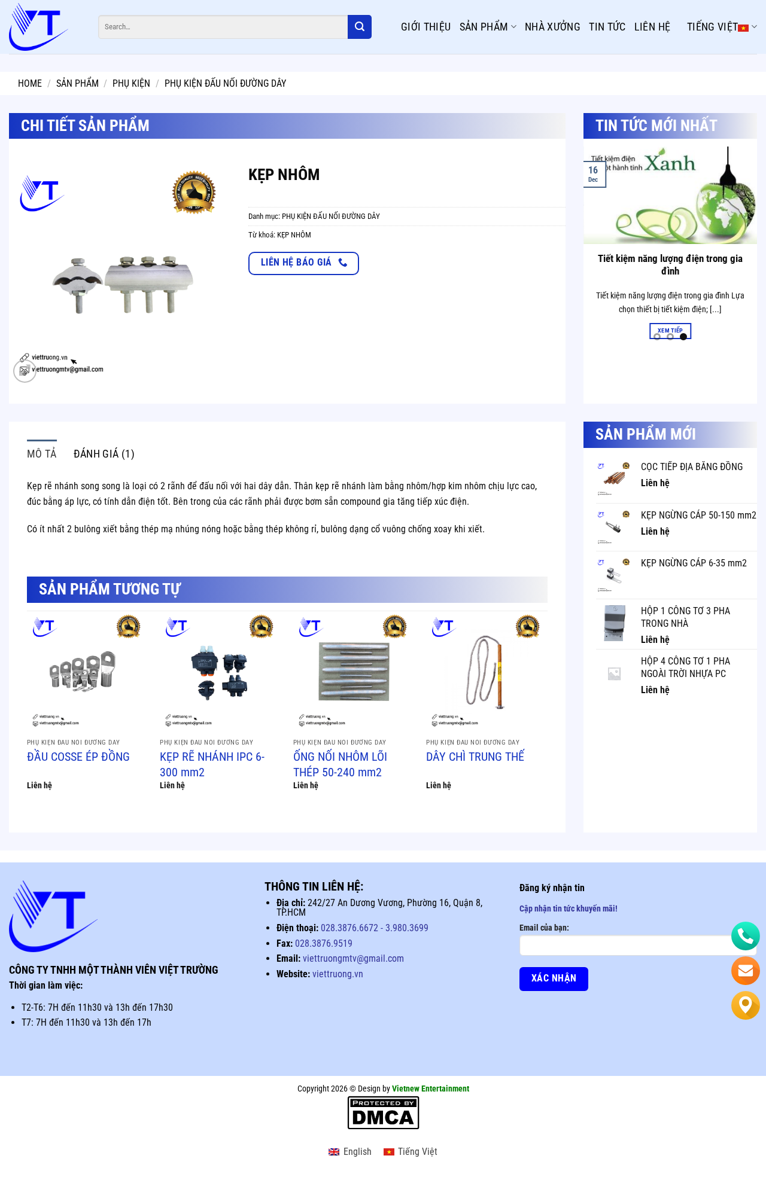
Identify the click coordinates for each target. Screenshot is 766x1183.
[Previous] (590, 247)
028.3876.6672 (349, 928)
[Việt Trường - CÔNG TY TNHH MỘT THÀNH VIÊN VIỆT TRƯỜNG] (44, 27)
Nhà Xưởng (552, 26)
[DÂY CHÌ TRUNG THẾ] (487, 672)
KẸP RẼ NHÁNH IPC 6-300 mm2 (212, 764)
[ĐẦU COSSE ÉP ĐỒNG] (87, 672)
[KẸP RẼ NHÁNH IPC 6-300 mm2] (220, 672)
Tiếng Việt (712, 26)
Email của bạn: (544, 928)
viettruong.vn (337, 974)
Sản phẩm (484, 26)
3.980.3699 (405, 928)
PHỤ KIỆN (131, 83)
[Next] (750, 247)
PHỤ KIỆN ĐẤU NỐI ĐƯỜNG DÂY (225, 83)
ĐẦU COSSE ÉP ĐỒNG (78, 756)
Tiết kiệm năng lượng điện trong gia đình (670, 265)
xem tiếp (670, 330)
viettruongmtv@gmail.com (353, 958)
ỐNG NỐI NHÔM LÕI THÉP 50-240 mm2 (340, 764)
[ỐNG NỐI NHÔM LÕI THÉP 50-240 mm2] (354, 672)
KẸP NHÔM (294, 234)
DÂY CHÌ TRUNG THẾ (475, 756)
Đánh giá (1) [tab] (104, 453)
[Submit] (360, 27)
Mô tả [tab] (42, 453)
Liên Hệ (652, 26)
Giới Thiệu (426, 26)
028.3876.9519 (323, 943)
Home (30, 83)
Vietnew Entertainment (430, 1089)
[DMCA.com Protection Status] (383, 1113)
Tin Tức (607, 26)
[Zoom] (25, 371)
